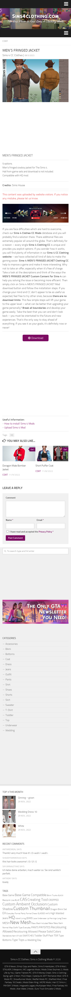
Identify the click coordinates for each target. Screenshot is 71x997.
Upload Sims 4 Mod (14, 427)
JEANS (29, 918)
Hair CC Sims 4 (58, 982)
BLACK (60, 895)
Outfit (8, 674)
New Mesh (20, 922)
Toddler (9, 715)
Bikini (8, 649)
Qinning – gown (26, 797)
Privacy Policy (45, 531)
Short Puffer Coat (44, 465)
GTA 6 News (10, 966)
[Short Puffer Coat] (52, 453)
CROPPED (53, 900)
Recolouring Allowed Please (29, 931)
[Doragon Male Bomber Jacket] (18, 453)
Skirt (7, 699)
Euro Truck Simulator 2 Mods (48, 988)
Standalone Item (9, 935)
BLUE (17, 900)
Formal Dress (31, 913)
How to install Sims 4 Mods (19, 423)
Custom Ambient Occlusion (24, 904)
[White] (9, 830)
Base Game (8, 895)
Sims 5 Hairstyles (46, 966)
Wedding (10, 730)
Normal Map (7, 927)
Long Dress (62, 918)
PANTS (34, 927)
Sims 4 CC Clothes (20, 959)
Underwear (11, 725)
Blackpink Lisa (8, 900)
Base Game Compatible (30, 895)
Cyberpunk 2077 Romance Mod (47, 976)
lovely (5, 882)
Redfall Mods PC (40, 979)
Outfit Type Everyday (22, 927)
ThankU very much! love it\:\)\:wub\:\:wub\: (25, 853)
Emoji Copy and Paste (27, 966)
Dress (8, 664)
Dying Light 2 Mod (11, 976)
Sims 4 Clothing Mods (41, 959)
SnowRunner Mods (22, 979)
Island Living (20, 918)
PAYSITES (44, 927)
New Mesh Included (40, 923)
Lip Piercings (52, 918)
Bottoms (10, 654)
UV (26, 940)
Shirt (7, 684)
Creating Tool (38, 900)
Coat (5, 41)
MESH (6, 923)
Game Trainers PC (23, 973)
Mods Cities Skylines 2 (51, 969)
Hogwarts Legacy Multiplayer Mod (35, 985)
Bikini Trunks (52, 895)
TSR (56, 935)
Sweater (9, 705)
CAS (23, 899)
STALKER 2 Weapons (12, 969)
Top (7, 720)
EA (4, 913)
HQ (12, 435)
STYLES (19, 936)
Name (9, 520)
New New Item (56, 923)
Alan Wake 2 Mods (25, 988)
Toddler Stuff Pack (43, 935)
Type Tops (18, 940)
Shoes (8, 689)
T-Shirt (9, 710)
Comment (11, 497)
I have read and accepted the (31, 531)
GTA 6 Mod (60, 966)
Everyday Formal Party (15, 913)
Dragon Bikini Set (58, 909)
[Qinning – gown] (9, 802)
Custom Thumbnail (31, 908)
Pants (8, 679)
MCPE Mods (45, 982)
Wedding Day (34, 940)
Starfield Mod (55, 979)
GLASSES (41, 913)
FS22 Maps (26, 976)
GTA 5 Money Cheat (42, 973)
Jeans (8, 669)
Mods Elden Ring (30, 982)
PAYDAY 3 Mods (10, 985)
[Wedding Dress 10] (9, 816)
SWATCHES (28, 935)
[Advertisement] (35, 129)
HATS (48, 913)
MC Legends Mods (31, 969)
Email (40, 520)
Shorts (8, 694)
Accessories (11, 643)
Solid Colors (54, 931)
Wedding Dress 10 (27, 811)
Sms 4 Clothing (59, 973)
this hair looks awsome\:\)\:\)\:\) (19, 861)
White (21, 825)
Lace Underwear (40, 918)
